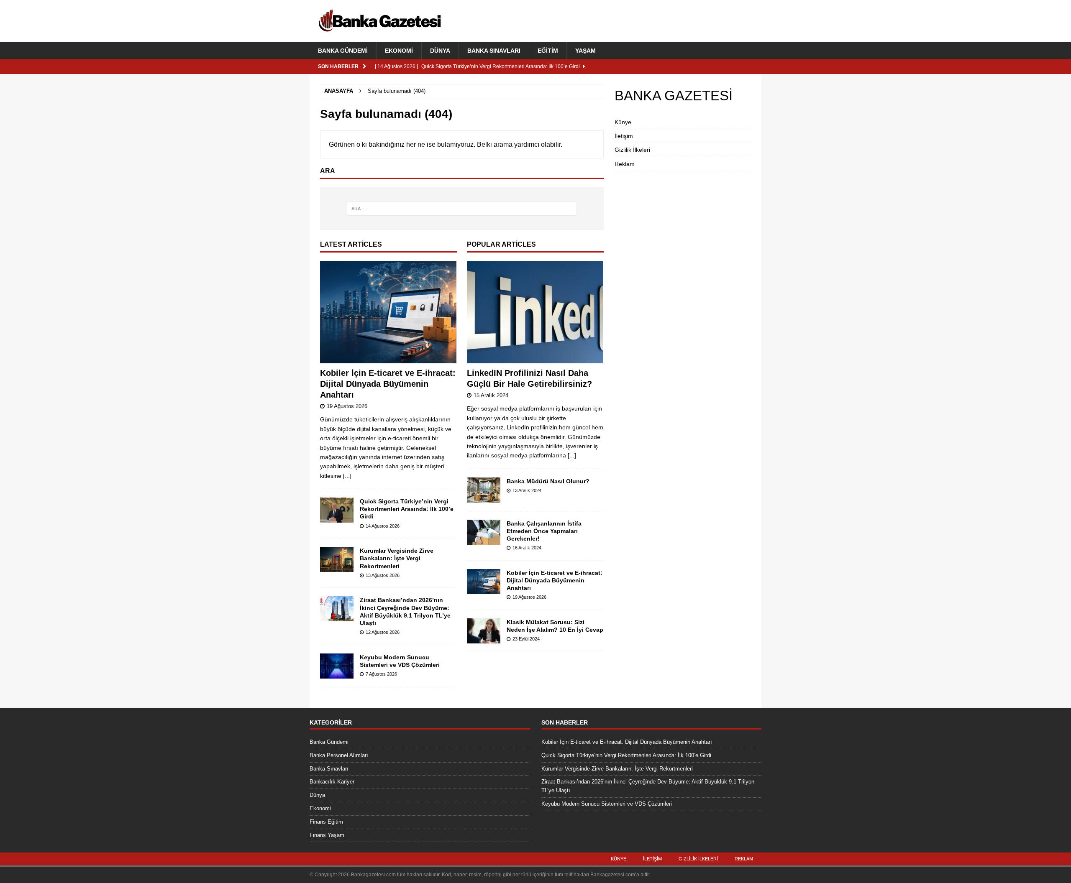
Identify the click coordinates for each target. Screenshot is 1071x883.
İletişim (624, 136)
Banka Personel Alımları (339, 755)
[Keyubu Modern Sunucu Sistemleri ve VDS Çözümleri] (337, 666)
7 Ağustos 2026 (381, 673)
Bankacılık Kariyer (332, 781)
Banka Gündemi (343, 50)
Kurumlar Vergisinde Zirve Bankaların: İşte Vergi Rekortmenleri (396, 558)
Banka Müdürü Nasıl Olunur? (548, 481)
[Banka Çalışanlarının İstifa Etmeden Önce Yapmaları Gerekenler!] (483, 532)
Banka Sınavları (493, 50)
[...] (347, 475)
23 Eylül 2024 (526, 638)
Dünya (440, 50)
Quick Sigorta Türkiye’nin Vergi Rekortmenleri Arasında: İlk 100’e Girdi (407, 509)
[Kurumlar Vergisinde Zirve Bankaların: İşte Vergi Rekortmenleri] (337, 559)
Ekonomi (399, 50)
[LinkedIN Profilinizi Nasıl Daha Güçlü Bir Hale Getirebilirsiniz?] (535, 312)
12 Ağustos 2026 (383, 632)
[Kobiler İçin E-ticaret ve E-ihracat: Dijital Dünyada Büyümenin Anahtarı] (388, 312)
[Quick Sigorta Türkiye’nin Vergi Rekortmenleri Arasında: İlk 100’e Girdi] (337, 510)
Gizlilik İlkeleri (632, 149)
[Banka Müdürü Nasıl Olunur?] (483, 490)
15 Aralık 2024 (491, 395)
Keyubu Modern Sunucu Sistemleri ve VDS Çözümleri (606, 804)
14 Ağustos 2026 (383, 525)
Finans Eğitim (326, 822)
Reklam (625, 164)
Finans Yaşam (327, 835)
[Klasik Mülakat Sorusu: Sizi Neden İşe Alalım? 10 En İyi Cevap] (483, 630)
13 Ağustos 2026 (383, 575)
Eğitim (548, 50)
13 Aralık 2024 (526, 490)
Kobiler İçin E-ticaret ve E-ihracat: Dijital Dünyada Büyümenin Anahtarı (388, 383)
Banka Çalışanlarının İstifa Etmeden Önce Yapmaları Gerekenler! (544, 531)
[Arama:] (461, 209)
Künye (623, 122)
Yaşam (585, 50)
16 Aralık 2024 (526, 547)
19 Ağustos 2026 (347, 406)
